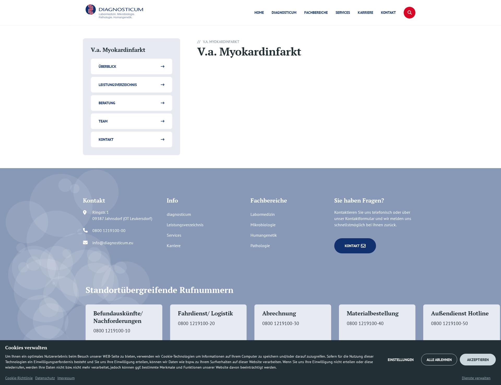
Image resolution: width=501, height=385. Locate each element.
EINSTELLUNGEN (401, 359)
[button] (409, 13)
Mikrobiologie (263, 224)
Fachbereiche (316, 12)
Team (103, 121)
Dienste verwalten (476, 378)
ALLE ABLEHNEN (439, 359)
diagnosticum (284, 12)
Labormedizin (262, 214)
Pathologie (260, 245)
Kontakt (388, 12)
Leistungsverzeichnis (118, 84)
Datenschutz (45, 378)
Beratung (107, 103)
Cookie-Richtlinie (19, 378)
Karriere (365, 12)
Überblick (107, 66)
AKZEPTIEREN (478, 359)
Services (343, 12)
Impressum (66, 378)
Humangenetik (263, 235)
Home (259, 12)
